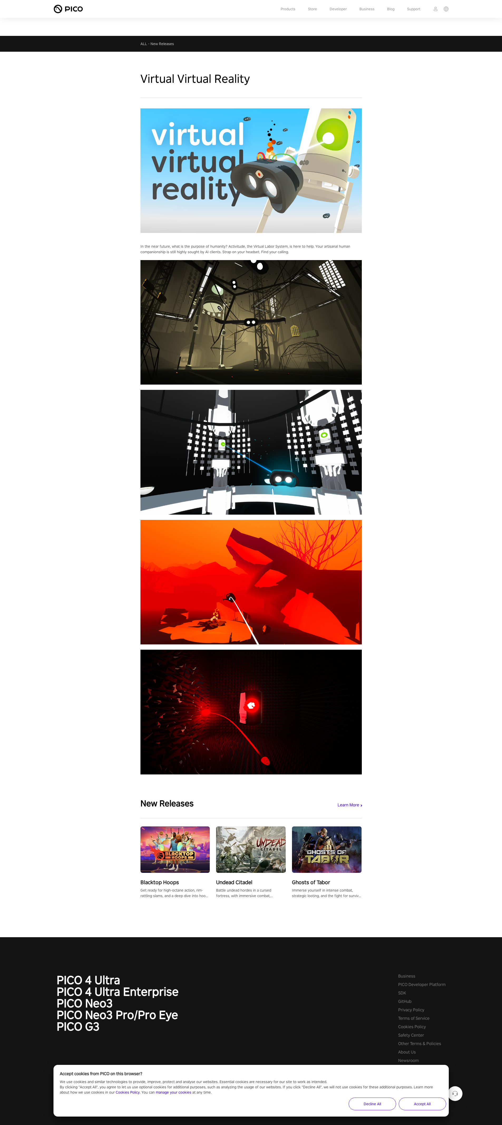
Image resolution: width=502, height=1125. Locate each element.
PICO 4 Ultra (88, 980)
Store (312, 9)
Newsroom (408, 1060)
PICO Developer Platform (422, 984)
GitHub (405, 1001)
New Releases (162, 43)
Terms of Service (414, 1018)
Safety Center (411, 1035)
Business (366, 9)
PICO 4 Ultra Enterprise (118, 991)
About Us (407, 1052)
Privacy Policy (411, 1010)
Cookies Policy (412, 1027)
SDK (402, 993)
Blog (390, 9)
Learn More (348, 805)
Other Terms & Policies (419, 1043)
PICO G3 (78, 1026)
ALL (143, 43)
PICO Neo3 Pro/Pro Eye (117, 1014)
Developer (338, 9)
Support (413, 9)
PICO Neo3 (85, 1003)
